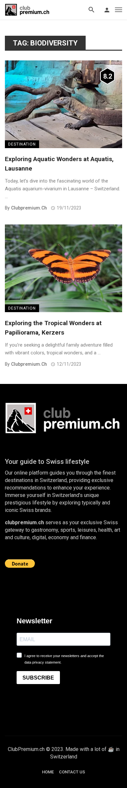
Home (48, 771)
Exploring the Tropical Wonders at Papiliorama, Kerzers (53, 327)
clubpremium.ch (29, 207)
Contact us (72, 771)
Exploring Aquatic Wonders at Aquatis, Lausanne (59, 163)
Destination (22, 144)
